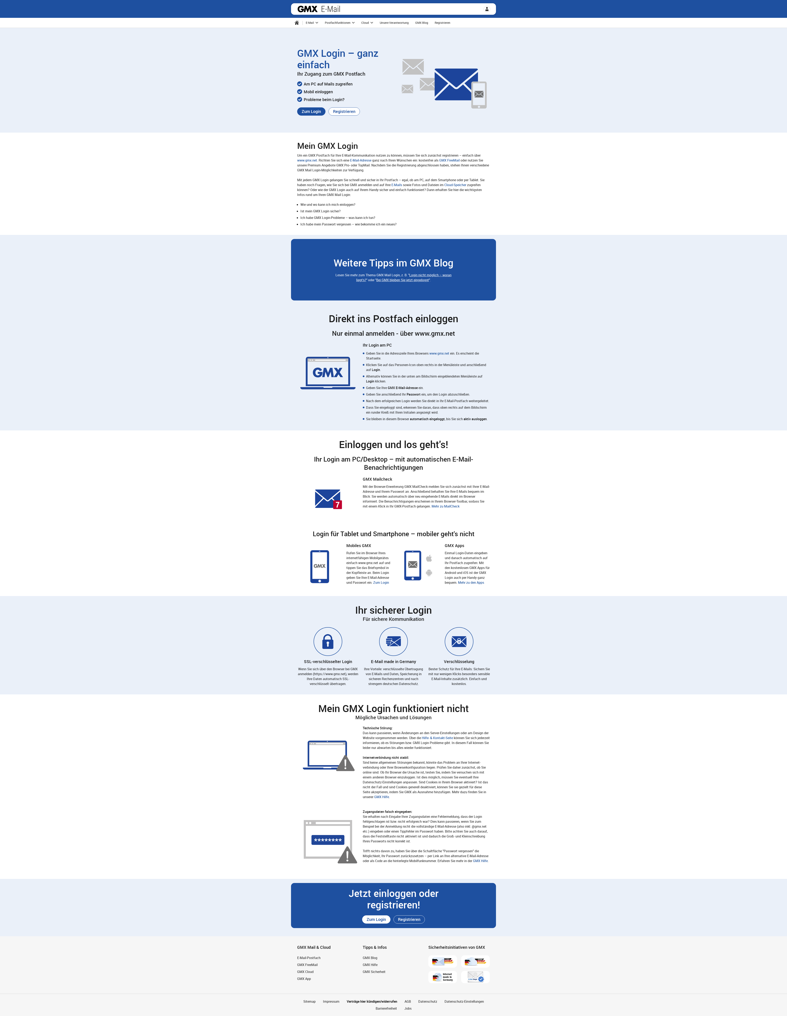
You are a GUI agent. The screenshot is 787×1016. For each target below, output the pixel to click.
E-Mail (330, 9)
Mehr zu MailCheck (445, 506)
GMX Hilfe (381, 797)
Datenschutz (427, 1001)
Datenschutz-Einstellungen (464, 1001)
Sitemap (309, 1001)
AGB (408, 1001)
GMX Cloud (305, 971)
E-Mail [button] (310, 23)
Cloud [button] (365, 23)
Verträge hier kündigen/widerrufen (372, 1001)
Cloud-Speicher (455, 185)
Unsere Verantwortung (394, 23)
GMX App (304, 978)
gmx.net (308, 9)
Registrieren (442, 23)
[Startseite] (297, 23)
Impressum (331, 1001)
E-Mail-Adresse (360, 160)
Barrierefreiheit (386, 1008)
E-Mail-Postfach (309, 958)
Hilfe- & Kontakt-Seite (437, 738)
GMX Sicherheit (374, 971)
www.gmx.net (307, 160)
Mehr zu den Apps (471, 582)
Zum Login (381, 582)
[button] (487, 9)
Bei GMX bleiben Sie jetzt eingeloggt (402, 280)
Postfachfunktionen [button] (338, 23)
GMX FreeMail (449, 160)
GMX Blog (421, 23)
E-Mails (396, 185)
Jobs (408, 1008)
